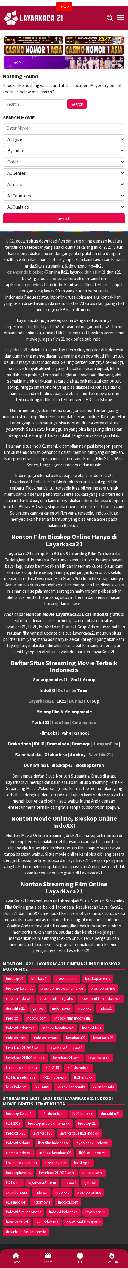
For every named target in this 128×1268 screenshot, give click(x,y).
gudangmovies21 (30, 284)
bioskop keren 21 (19, 988)
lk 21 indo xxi (16, 1087)
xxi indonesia (103, 1087)
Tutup (64, 6)
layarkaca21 (75, 1037)
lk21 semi (42, 1087)
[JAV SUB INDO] (64, 61)
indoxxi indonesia (20, 1028)
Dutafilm (67, 690)
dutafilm (107, 506)
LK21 (10, 241)
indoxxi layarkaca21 (58, 1028)
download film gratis (56, 998)
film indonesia (95, 500)
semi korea (57, 278)
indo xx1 (84, 1008)
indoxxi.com (36, 1018)
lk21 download (78, 1067)
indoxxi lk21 (91, 1028)
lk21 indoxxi (83, 1077)
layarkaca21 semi (67, 1057)
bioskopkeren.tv (97, 978)
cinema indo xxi (19, 998)
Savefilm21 (99, 754)
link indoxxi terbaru (21, 1067)
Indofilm (60, 722)
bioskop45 (38, 272)
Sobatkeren (44, 481)
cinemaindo (17, 272)
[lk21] (34, 17)
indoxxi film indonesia (72, 1018)
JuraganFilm (105, 744)
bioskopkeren (66, 978)
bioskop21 (39, 978)
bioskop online (103, 988)
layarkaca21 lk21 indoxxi (25, 1057)
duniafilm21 (95, 272)
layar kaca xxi (99, 1057)
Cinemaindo (84, 722)
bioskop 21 (15, 978)
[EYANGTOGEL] (33, 40)
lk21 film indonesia (21, 1077)
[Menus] (120, 17)
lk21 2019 (52, 1067)
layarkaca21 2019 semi (24, 1047)
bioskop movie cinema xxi (62, 988)
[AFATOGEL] (94, 40)
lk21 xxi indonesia (71, 1087)
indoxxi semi (16, 1037)
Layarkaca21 (16, 350)
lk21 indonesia (54, 1077)
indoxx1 (105, 1008)
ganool (38, 1008)
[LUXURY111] (33, 50)
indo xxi (12, 1018)
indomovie (61, 1008)
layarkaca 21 (103, 1037)
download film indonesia (100, 998)
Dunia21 (69, 627)
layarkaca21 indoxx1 (65, 1047)
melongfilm (30, 326)
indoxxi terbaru (46, 1037)
